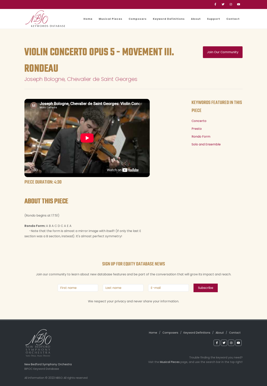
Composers (170, 333)
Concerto (199, 121)
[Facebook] (215, 4)
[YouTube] (239, 4)
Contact (235, 333)
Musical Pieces (170, 362)
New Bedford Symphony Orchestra (48, 364)
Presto (197, 128)
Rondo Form (201, 136)
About (220, 333)
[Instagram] (231, 4)
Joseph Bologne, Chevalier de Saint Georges (80, 79)
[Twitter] (223, 4)
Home (153, 333)
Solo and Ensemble (206, 144)
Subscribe (205, 288)
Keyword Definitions (197, 333)
